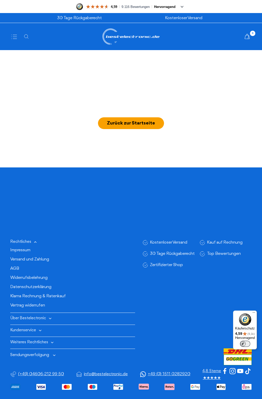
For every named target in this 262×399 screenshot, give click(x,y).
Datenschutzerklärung (30, 287)
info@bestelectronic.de (106, 374)
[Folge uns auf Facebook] (225, 371)
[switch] (245, 344)
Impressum (20, 250)
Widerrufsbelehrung (29, 278)
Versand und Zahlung (29, 259)
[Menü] (254, 314)
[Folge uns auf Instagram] (232, 371)
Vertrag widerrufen (27, 305)
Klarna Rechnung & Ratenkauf (38, 296)
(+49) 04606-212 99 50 (41, 374)
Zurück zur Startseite (131, 123)
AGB (14, 268)
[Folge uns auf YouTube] (240, 371)
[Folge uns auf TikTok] (248, 371)
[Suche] (28, 36)
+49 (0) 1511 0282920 (169, 374)
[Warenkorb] (248, 36)
